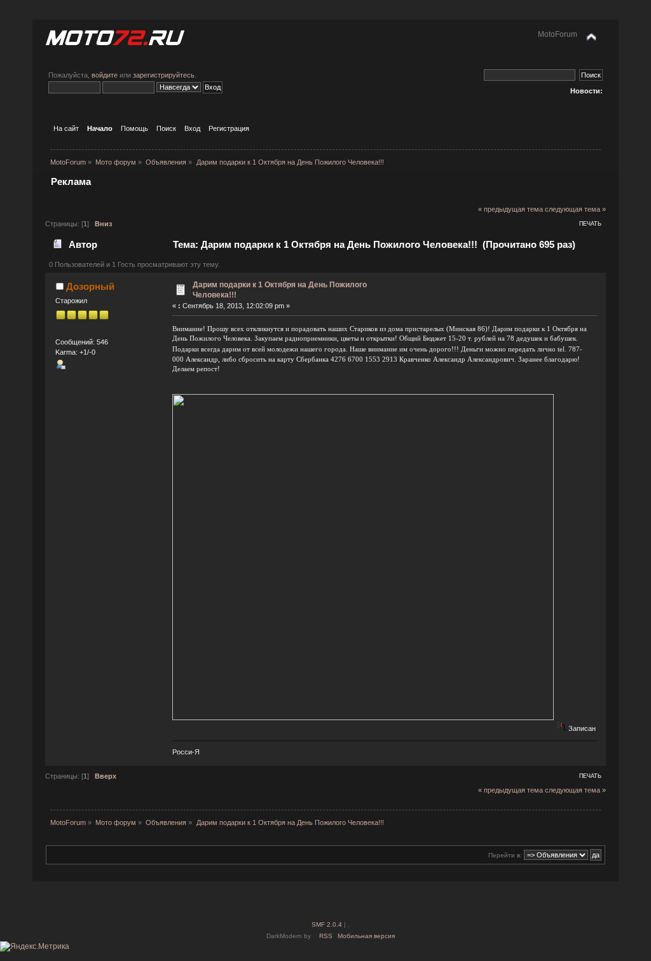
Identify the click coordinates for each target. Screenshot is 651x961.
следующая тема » (575, 209)
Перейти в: (505, 855)
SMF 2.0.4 (327, 924)
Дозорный (90, 286)
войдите (105, 75)
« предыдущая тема (510, 209)
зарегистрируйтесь (164, 75)
